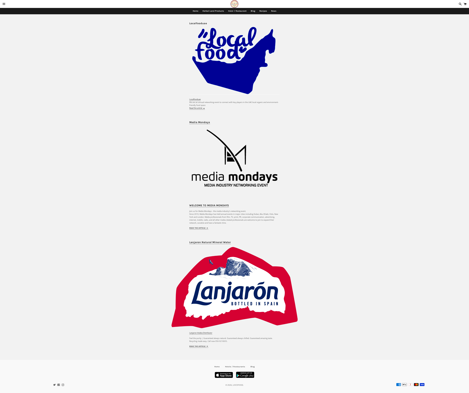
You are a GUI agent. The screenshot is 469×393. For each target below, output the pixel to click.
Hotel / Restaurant (237, 11)
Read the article (196, 108)
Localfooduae (198, 23)
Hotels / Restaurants (235, 367)
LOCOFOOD (238, 385)
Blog (253, 11)
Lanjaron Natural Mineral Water (210, 242)
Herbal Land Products (213, 11)
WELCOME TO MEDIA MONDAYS (209, 205)
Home (195, 11)
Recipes (263, 11)
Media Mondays (199, 122)
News (273, 11)
